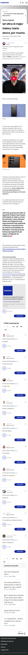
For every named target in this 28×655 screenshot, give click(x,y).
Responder (20, 350)
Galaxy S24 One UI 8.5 (11, 611)
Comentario (19, 316)
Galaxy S (4, 50)
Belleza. (4, 118)
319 (6, 330)
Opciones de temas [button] (23, 15)
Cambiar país (4, 650)
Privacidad (4, 644)
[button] (23, 43)
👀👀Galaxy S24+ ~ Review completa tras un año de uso (13, 621)
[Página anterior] (5, 326)
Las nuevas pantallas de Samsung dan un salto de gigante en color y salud (12, 584)
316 (13, 326)
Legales (3, 647)
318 (21, 326)
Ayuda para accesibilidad (8, 638)
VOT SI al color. (5, 169)
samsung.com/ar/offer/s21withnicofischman (11, 301)
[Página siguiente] (9, 329)
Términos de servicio (7, 641)
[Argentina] (5, 2)
